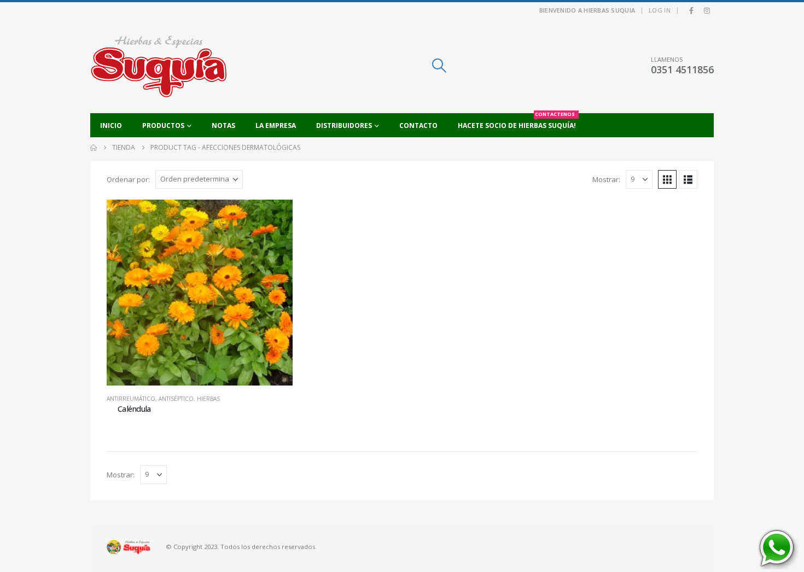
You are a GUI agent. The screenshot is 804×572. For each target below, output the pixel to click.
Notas (223, 125)
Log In (660, 10)
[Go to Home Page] (93, 148)
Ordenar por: (128, 179)
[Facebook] (691, 10)
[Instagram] (707, 10)
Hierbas (208, 398)
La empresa (275, 125)
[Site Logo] (158, 65)
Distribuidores (344, 125)
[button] (438, 66)
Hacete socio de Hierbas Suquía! (517, 121)
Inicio (111, 125)
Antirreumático (131, 398)
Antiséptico (176, 398)
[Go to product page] (200, 293)
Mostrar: (606, 179)
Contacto (418, 125)
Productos (163, 125)
